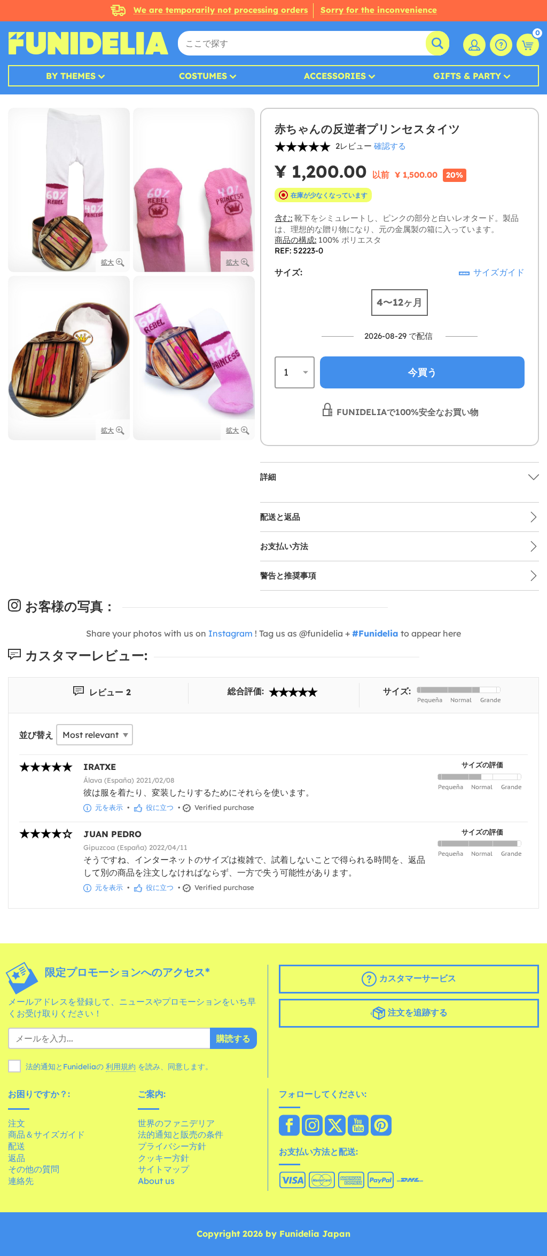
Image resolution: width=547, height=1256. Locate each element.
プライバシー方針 (172, 1146)
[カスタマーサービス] (501, 45)
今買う (422, 372)
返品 (16, 1157)
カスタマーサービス (416, 978)
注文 (16, 1123)
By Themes (71, 75)
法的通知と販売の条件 (180, 1134)
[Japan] (289, 1126)
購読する (233, 1038)
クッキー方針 (163, 1157)
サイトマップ (163, 1169)
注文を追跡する (416, 1012)
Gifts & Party (467, 75)
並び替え (36, 734)
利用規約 (121, 1066)
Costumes (203, 75)
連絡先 (21, 1180)
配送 (16, 1146)
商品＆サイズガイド (46, 1134)
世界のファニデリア (176, 1123)
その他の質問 (33, 1169)
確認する (390, 146)
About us (156, 1180)
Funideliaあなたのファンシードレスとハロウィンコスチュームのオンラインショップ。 (88, 43)
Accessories (335, 75)
